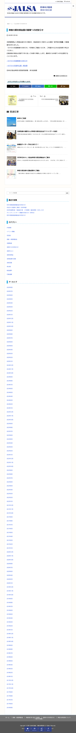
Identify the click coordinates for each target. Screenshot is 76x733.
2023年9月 (10, 423)
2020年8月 (10, 563)
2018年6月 (10, 657)
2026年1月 (10, 314)
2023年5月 (10, 439)
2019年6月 (10, 610)
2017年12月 (10, 680)
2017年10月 (10, 688)
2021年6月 (10, 528)
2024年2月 (10, 404)
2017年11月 (10, 684)
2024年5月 (10, 392)
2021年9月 (10, 517)
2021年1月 (10, 548)
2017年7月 (10, 699)
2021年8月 (10, 521)
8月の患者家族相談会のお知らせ (16, 215)
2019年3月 (10, 622)
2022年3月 (10, 493)
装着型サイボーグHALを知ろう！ (28, 144)
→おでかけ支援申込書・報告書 (17, 65)
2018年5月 (10, 661)
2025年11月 (10, 322)
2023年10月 (10, 419)
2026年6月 (10, 295)
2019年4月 (10, 618)
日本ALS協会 (60, 1)
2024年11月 (10, 369)
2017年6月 (10, 703)
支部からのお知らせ (21, 23)
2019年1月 (10, 629)
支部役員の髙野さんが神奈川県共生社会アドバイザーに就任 (37, 131)
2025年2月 (10, 357)
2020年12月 (10, 552)
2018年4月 (10, 664)
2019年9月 (10, 598)
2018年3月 (10, 668)
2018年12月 (10, 633)
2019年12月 (10, 587)
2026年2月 (10, 310)
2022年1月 (10, 501)
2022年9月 (10, 470)
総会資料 (9, 270)
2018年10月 (10, 641)
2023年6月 (10, 435)
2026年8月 (10, 287)
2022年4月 (10, 489)
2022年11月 (10, 462)
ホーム (11, 23)
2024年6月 (10, 388)
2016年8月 (10, 707)
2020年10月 (10, 559)
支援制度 (9, 243)
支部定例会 (10, 255)
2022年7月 (10, 478)
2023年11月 (10, 415)
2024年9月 (10, 377)
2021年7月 (10, 524)
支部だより (10, 251)
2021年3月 (10, 540)
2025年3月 (10, 353)
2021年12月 (10, 505)
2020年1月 (10, 583)
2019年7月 (10, 606)
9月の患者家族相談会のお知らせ (16, 205)
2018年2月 (10, 672)
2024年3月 (10, 400)
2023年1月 (10, 454)
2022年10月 (10, 466)
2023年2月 (10, 450)
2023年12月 (10, 412)
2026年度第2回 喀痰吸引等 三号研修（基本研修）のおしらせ (25, 210)
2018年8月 (10, 649)
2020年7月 (10, 567)
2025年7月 (10, 338)
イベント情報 (11, 231)
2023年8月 (10, 427)
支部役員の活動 (11, 258)
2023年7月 (10, 431)
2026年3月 (10, 307)
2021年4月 (10, 536)
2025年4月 (10, 349)
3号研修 (9, 227)
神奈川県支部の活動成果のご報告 (28, 170)
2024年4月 (10, 396)
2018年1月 (10, 676)
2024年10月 (10, 373)
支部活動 (9, 262)
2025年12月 (10, 318)
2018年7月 (10, 653)
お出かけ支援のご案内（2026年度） (17, 207)
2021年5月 (10, 532)
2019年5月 (10, 614)
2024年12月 (10, 365)
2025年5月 (10, 345)
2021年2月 (10, 544)
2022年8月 (10, 474)
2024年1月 (10, 408)
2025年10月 (10, 326)
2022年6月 (10, 482)
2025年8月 (10, 334)
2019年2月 (10, 626)
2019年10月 (10, 594)
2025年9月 (10, 330)
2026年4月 (10, 303)
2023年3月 (10, 447)
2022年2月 (10, 497)
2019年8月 (10, 602)
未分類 (9, 266)
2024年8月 (10, 380)
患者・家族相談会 (12, 239)
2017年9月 (10, 692)
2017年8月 (10, 696)
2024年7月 (10, 384)
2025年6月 (10, 342)
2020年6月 (10, 571)
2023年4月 (10, 443)
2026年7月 (10, 291)
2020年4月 (10, 575)
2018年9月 (10, 645)
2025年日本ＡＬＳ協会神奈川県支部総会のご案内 (33, 157)
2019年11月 (10, 591)
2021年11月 (10, 509)
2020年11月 (10, 556)
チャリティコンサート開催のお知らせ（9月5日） (21, 212)
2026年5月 (10, 299)
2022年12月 (10, 458)
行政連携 (9, 274)
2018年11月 (10, 637)
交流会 (9, 235)
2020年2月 (10, 579)
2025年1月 (10, 361)
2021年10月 (10, 513)
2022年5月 (10, 486)
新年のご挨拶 (21, 118)
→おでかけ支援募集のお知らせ (17, 61)
